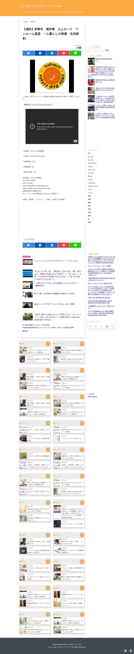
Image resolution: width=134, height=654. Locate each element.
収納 (89, 199)
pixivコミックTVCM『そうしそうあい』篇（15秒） (55, 304)
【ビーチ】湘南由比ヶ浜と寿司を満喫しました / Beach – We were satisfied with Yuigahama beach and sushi (101, 313)
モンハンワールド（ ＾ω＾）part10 (72, 524)
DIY (89, 153)
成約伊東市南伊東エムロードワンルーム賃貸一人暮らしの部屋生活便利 (48, 327)
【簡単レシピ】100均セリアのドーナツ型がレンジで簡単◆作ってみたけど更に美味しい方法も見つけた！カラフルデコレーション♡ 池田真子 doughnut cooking (72, 513)
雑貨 (89, 222)
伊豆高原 (45, 325)
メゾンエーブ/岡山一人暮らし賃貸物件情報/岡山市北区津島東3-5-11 (105, 107)
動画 (80, 47)
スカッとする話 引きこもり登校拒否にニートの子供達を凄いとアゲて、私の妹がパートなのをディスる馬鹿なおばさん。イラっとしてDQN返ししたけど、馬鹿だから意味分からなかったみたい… (101, 290)
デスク (90, 176)
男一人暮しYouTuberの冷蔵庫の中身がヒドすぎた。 (55, 294)
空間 (89, 215)
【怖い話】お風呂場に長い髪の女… (99, 297)
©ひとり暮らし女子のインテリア (59, 647)
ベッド (90, 189)
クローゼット (92, 163)
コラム (90, 166)
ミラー (90, 192)
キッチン (91, 160)
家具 (89, 206)
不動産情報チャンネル (31, 325)
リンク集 (91, 394)
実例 (89, 202)
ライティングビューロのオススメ (71, 438)
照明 (89, 209)
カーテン (91, 156)
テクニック (91, 169)
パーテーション (93, 186)
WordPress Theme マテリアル (71, 644)
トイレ (90, 179)
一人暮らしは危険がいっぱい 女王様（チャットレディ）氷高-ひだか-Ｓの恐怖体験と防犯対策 (105, 115)
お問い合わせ (92, 396)
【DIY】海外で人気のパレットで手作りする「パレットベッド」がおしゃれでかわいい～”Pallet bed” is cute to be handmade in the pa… (57, 317)
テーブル (91, 173)
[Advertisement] (38, 221)
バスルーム (91, 183)
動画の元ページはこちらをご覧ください (38, 104)
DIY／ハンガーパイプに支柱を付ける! (100, 283)
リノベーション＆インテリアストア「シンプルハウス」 (57, 261)
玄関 (89, 212)
